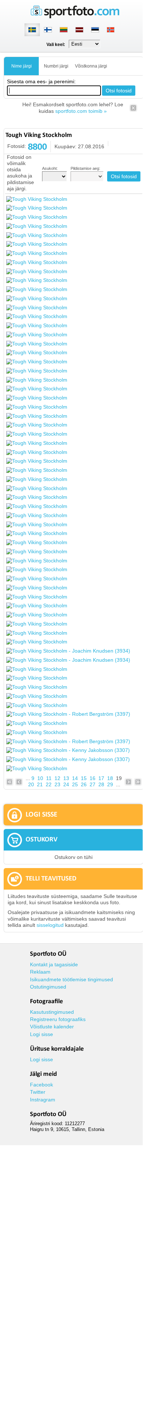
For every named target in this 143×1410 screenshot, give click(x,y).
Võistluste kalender (52, 1026)
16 (92, 778)
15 (84, 778)
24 (66, 784)
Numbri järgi (56, 66)
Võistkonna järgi (91, 66)
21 (40, 784)
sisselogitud (50, 925)
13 (66, 778)
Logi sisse (41, 1034)
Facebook (41, 1085)
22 (49, 784)
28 (101, 784)
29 (110, 784)
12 (57, 778)
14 (75, 778)
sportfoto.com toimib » (81, 111)
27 (92, 784)
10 (40, 778)
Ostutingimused (48, 987)
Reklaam (40, 972)
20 (31, 784)
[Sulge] (133, 110)
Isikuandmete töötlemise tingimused (71, 979)
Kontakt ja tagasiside (54, 964)
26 (84, 784)
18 (110, 778)
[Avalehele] (75, 16)
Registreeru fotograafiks (58, 1019)
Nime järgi (21, 66)
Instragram (42, 1100)
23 (57, 784)
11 (49, 778)
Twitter (37, 1092)
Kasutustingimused (52, 1012)
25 (75, 784)
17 (101, 778)
